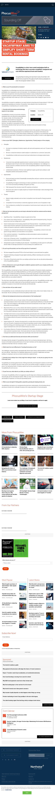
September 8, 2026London (11, 732)
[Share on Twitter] (41, 38)
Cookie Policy (8, 789)
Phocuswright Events (12, 755)
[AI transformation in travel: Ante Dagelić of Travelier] (45, 484)
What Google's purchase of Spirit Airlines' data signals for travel (9, 585)
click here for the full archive (27, 406)
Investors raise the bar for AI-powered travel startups (36, 623)
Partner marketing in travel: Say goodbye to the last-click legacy (20, 696)
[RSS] (12, 760)
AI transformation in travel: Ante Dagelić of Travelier (45, 491)
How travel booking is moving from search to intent (17, 676)
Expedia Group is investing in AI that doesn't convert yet (45, 447)
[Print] (48, 38)
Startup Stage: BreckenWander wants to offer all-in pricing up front (27, 448)
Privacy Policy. (17, 648)
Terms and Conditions (9, 648)
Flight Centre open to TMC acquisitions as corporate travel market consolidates (36, 595)
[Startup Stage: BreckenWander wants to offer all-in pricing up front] (27, 440)
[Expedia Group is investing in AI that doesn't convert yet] (45, 440)
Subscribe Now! (34, 750)
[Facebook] (3, 760)
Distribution (7, 417)
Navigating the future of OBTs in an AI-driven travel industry (9, 470)
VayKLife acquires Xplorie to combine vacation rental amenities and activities (36, 605)
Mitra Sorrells (45, 29)
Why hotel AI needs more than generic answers (15, 688)
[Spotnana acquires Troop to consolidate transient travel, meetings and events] (49, 616)
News (39, 27)
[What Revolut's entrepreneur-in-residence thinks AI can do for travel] (49, 587)
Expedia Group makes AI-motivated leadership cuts (9, 594)
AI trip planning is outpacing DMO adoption (9, 447)
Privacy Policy (45, 758)
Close (27, 792)
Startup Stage (7, 420)
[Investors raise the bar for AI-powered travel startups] (49, 625)
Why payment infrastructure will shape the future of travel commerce (22, 669)
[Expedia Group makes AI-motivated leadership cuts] (22, 596)
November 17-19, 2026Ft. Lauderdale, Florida (12, 717)
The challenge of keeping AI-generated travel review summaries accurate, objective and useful (27, 471)
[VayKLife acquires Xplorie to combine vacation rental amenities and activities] (49, 606)
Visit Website (35, 119)
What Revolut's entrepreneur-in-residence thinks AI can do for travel (37, 585)
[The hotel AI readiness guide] (45, 461)
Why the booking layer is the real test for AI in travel (17, 684)
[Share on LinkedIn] (43, 38)
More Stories (47, 704)
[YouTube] (15, 760)
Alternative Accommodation (35, 417)
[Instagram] (9, 760)
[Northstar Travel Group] (37, 767)
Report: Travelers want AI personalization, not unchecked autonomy (21, 673)
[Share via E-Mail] (45, 38)
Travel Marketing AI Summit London (16, 729)
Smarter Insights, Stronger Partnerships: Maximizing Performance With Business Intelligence (29, 722)
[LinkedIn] (6, 760)
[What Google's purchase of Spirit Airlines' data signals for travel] (22, 587)
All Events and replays (45, 736)
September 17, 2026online (11, 725)
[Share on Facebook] (38, 38)
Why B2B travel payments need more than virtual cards (17, 680)
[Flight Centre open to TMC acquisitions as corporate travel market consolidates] (49, 597)
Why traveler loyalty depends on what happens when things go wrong (21, 692)
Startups (46, 27)
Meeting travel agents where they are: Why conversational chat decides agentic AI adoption (9, 493)
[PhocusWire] (10, 13)
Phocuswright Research (12, 750)
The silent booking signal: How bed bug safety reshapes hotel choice (21, 700)
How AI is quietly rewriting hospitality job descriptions (9, 613)
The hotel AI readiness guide (45, 468)
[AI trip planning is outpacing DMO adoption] (9, 440)
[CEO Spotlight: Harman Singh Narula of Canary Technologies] (27, 484)
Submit (48, 755)
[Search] (53, 5)
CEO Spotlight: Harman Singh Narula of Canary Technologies (27, 492)
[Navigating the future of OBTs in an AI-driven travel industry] (9, 461)
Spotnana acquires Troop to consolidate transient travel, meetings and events (36, 615)
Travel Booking (19, 417)
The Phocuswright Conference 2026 (17, 715)
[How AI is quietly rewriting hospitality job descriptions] (22, 615)
